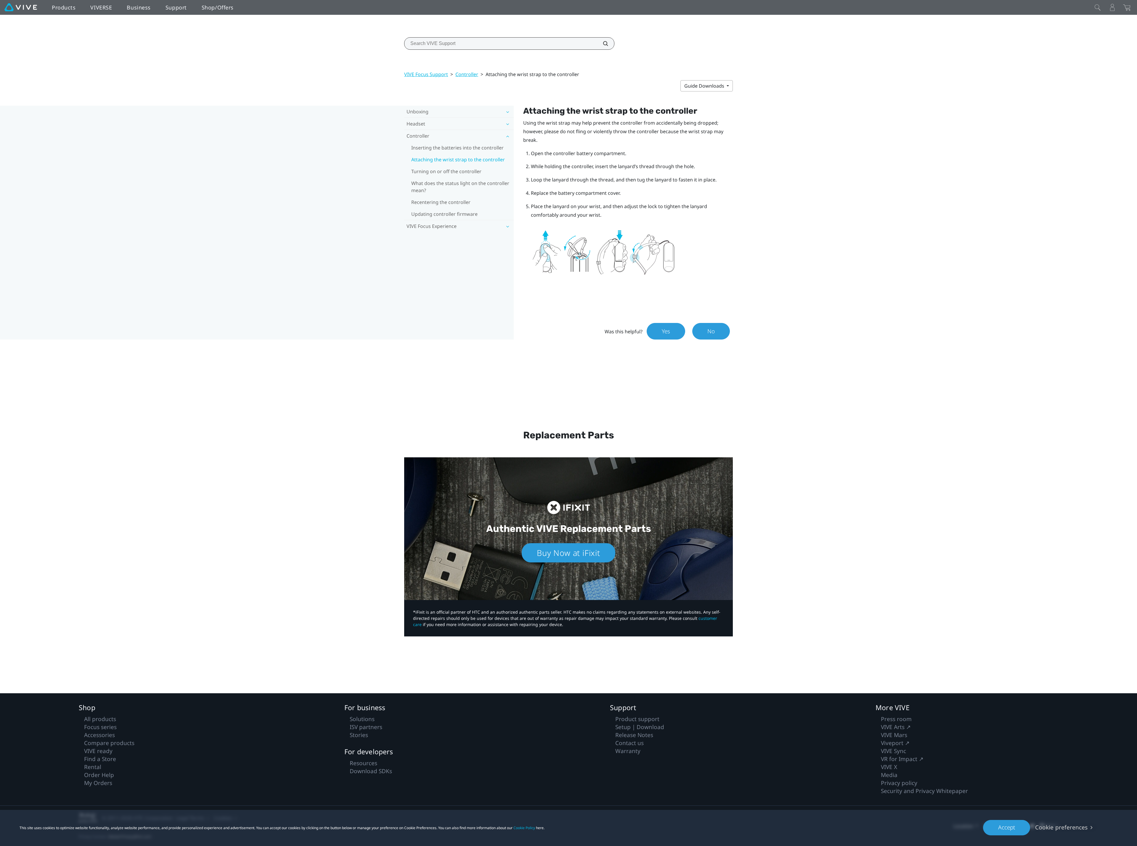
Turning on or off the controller (446, 171)
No (711, 331)
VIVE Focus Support (426, 74)
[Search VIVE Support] (602, 43)
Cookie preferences (1061, 827)
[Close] (1097, 7)
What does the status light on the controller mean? (460, 187)
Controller (466, 74)
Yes (666, 331)
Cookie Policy (524, 827)
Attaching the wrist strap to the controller (458, 159)
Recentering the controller (440, 202)
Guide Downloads (704, 86)
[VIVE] (20, 7)
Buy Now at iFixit (568, 552)
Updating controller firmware (444, 214)
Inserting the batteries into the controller (457, 147)
